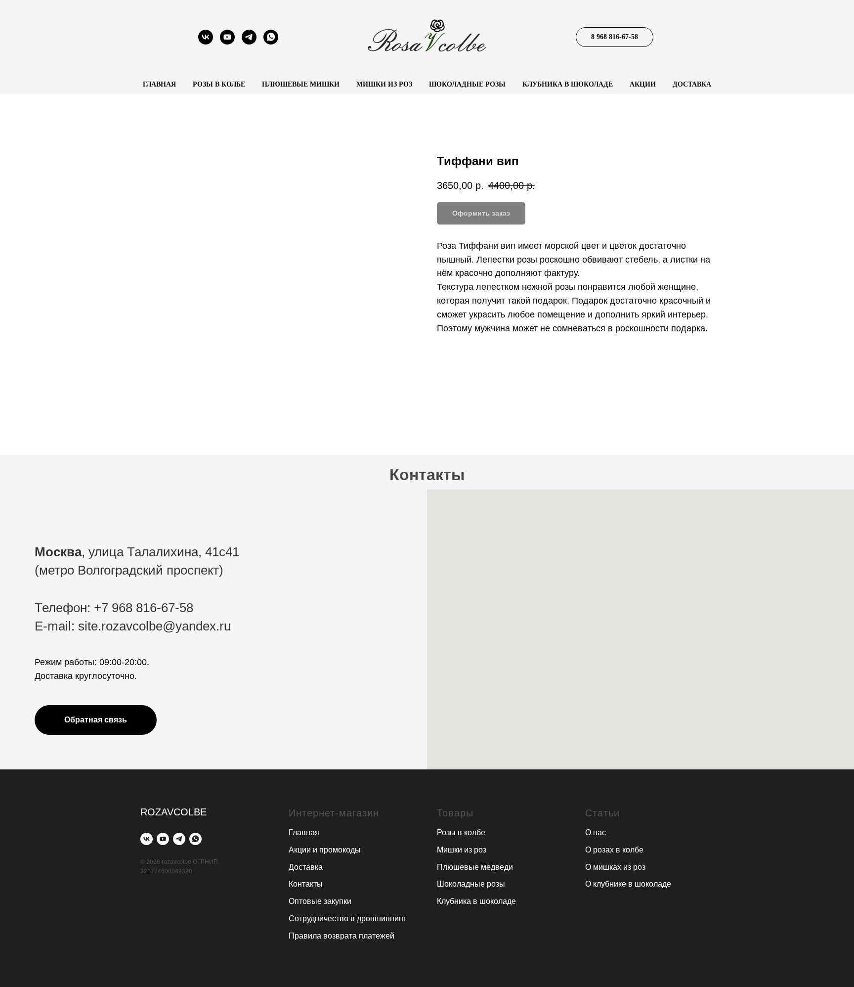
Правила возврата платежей (341, 936)
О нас (595, 832)
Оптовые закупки (320, 901)
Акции (643, 84)
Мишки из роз (384, 84)
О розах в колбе (614, 850)
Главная (159, 84)
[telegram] (249, 42)
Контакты (306, 884)
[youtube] (227, 42)
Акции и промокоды (325, 850)
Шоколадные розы (467, 84)
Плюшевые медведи (475, 867)
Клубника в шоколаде (567, 84)
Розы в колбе (219, 84)
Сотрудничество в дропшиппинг (347, 918)
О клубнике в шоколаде (628, 884)
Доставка (692, 84)
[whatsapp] (270, 42)
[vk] (205, 42)
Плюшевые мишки (301, 84)
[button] (96, 720)
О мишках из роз (615, 867)
